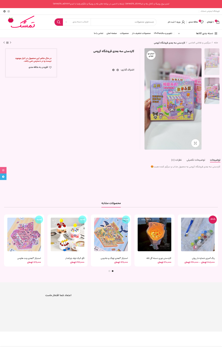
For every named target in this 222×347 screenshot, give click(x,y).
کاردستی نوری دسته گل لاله (158, 258)
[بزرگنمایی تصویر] (195, 143)
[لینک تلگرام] (4, 11)
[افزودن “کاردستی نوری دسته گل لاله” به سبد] (137, 219)
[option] (212, 61)
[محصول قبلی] (10, 42)
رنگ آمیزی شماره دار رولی (203, 258)
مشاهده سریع (180, 227)
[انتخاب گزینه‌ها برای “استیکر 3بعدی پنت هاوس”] (6, 219)
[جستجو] (58, 22)
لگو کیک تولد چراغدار (74, 258)
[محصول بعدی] (4, 42)
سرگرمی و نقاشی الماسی (199, 43)
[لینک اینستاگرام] (9, 11)
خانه (215, 43)
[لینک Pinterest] (118, 70)
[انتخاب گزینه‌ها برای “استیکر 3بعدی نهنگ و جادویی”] (93, 219)
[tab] (215, 160)
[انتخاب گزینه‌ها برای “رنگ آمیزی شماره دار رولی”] (180, 219)
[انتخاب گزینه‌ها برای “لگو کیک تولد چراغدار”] (50, 219)
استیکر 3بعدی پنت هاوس (29, 258)
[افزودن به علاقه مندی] (180, 234)
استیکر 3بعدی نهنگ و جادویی (114, 258)
